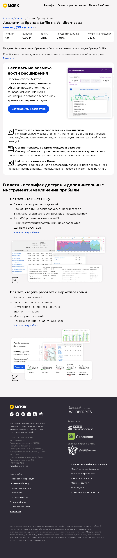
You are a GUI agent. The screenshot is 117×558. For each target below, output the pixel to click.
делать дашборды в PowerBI (22, 534)
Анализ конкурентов (81, 478)
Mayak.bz (8, 58)
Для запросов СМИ (20, 506)
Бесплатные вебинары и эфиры (89, 464)
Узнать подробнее (26, 232)
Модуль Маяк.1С (93, 532)
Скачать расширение (71, 5)
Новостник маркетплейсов (85, 492)
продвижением (60, 529)
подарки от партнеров (35, 540)
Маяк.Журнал (78, 487)
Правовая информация (22, 478)
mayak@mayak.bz (19, 466)
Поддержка (16, 492)
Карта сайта (16, 474)
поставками (47, 529)
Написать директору (20, 488)
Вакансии (15, 511)
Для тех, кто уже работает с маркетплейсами (48, 292)
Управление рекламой (83, 473)
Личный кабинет (100, 5)
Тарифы (49, 5)
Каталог (20, 18)
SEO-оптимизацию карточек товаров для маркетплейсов (76, 537)
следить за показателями (79, 529)
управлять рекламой (32, 529)
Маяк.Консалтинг (80, 483)
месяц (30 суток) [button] (18, 27)
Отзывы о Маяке (18, 502)
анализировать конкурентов (22, 532)
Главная (8, 18)
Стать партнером (19, 497)
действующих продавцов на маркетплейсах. (79, 526)
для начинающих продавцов (41, 526)
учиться (39, 534)
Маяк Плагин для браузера (85, 469)
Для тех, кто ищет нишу (30, 199)
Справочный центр (20, 483)
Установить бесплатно (28, 109)
